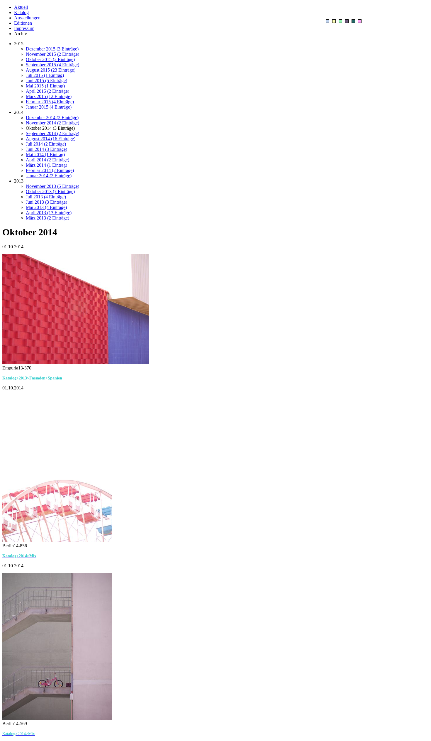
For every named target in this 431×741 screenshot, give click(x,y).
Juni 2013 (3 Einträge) (46, 202)
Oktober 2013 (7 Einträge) (50, 191)
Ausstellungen (27, 17)
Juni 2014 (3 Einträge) (46, 149)
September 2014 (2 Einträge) (52, 133)
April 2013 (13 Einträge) (49, 212)
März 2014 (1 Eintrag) (46, 165)
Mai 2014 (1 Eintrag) (45, 154)
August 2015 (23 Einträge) (50, 69)
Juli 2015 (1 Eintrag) (45, 75)
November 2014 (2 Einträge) (52, 122)
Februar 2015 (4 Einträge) (50, 101)
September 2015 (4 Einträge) (52, 64)
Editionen (23, 23)
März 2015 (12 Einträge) (49, 96)
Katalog (21, 12)
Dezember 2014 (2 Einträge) (52, 117)
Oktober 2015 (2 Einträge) (50, 59)
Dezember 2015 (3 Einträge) (52, 48)
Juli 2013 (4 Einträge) (46, 196)
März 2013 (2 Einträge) (47, 217)
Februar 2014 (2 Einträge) (50, 170)
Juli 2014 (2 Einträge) (46, 143)
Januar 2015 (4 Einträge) (49, 106)
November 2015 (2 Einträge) (52, 54)
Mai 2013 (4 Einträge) (46, 207)
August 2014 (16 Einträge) (50, 138)
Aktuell (21, 7)
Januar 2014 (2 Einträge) (49, 175)
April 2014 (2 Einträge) (47, 159)
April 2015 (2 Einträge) (47, 91)
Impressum (24, 28)
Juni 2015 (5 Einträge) (46, 80)
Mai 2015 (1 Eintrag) (45, 85)
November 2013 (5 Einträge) (52, 186)
